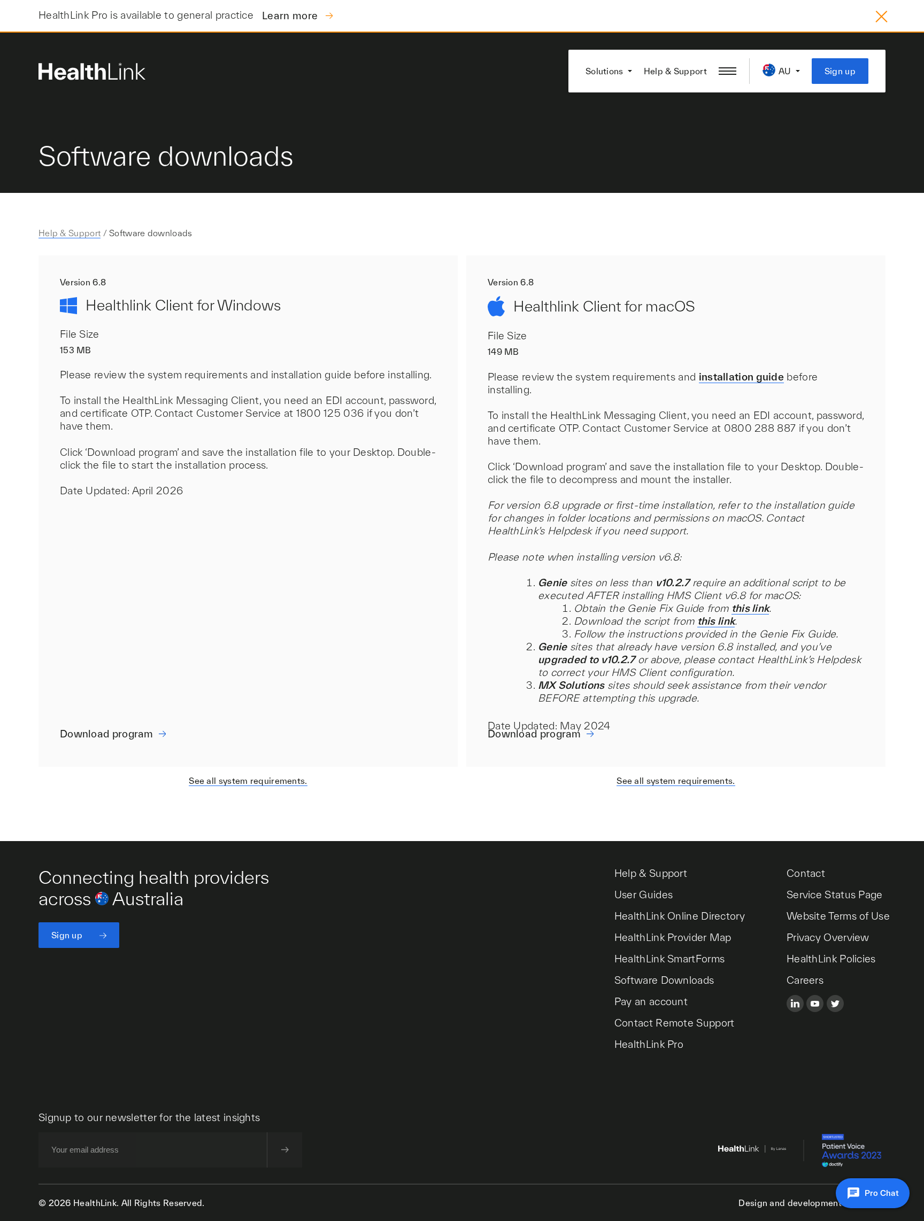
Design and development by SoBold (812, 1203)
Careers (805, 980)
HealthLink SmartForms (669, 959)
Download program (106, 734)
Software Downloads (664, 980)
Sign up (840, 71)
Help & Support (675, 71)
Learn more (291, 15)
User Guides (643, 894)
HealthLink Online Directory (679, 916)
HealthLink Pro (648, 1044)
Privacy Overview (828, 937)
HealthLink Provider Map (673, 937)
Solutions (604, 71)
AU (785, 71)
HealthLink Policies (831, 959)
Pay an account (651, 1001)
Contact (806, 873)
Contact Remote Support (674, 1023)
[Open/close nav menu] (727, 71)
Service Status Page (835, 894)
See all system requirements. (248, 781)
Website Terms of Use (838, 916)
